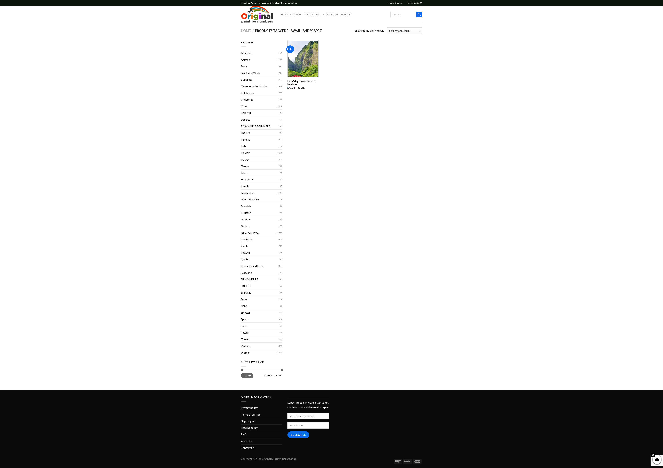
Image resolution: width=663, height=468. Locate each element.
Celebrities (247, 93)
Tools (244, 325)
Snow (244, 299)
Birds (244, 66)
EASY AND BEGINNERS (255, 126)
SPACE (245, 306)
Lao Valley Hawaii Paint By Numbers (301, 83)
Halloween (247, 179)
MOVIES (246, 219)
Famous (245, 139)
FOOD (245, 159)
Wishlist (346, 14)
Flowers (245, 152)
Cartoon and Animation (254, 86)
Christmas (247, 99)
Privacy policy (249, 407)
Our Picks (247, 239)
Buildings (246, 79)
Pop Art (245, 252)
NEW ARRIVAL (250, 232)
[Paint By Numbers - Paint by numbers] (258, 14)
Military (246, 212)
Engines (245, 132)
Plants (244, 246)
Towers (245, 332)
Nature (245, 226)
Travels (245, 339)
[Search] (419, 14)
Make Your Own (250, 199)
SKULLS (245, 286)
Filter (247, 375)
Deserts (245, 119)
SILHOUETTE (249, 279)
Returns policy (249, 427)
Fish (243, 146)
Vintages (246, 345)
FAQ (318, 14)
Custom (308, 14)
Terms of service (250, 414)
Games (245, 166)
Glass (244, 172)
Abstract (246, 53)
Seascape (246, 272)
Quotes (245, 259)
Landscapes (248, 192)
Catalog (295, 14)
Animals (245, 59)
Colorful (246, 112)
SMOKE (246, 292)
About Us (246, 441)
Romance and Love (252, 266)
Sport (244, 319)
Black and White (250, 73)
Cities (244, 106)
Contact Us (330, 14)
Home (284, 14)
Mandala (246, 206)
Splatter (245, 312)
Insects (245, 186)
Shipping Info (248, 421)
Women (245, 352)
